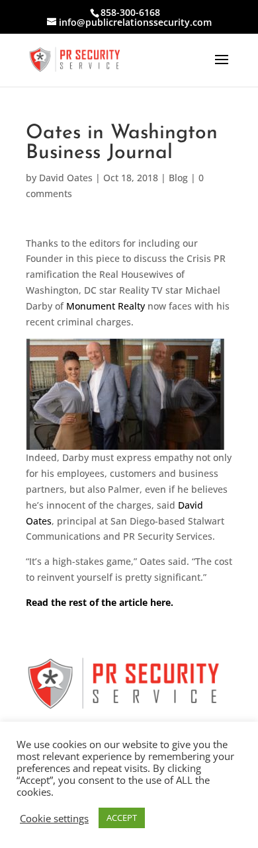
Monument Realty (105, 306)
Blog (178, 177)
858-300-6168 (130, 12)
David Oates (66, 177)
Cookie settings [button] (54, 818)
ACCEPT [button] (122, 818)
